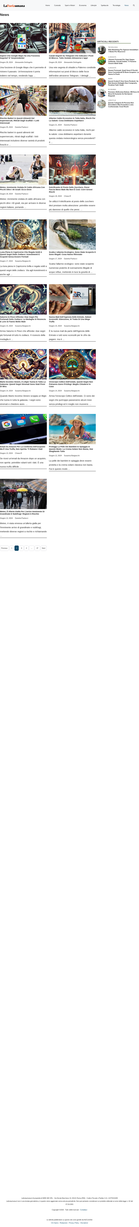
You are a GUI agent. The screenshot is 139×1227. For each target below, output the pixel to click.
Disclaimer (84, 1223)
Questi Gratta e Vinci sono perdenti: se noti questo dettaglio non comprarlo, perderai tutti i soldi (123, 83)
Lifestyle (94, 5)
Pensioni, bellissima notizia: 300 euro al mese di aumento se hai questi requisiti (123, 94)
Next (43, 548)
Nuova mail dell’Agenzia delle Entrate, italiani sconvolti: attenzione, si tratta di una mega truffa (70, 319)
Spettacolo (104, 5)
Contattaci (83, 1210)
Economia (82, 5)
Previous (4, 548)
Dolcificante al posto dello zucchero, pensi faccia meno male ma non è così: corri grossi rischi (70, 189)
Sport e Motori (70, 5)
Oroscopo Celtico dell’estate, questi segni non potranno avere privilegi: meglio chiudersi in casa (71, 384)
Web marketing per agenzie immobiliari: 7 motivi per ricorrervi (123, 51)
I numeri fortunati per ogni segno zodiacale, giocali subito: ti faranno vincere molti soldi (122, 61)
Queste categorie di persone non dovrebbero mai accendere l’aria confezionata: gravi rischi (121, 105)
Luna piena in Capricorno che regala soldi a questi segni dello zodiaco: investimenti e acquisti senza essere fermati (21, 254)
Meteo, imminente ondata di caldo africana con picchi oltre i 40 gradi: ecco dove (22, 188)
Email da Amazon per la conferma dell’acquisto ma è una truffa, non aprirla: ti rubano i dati (22, 448)
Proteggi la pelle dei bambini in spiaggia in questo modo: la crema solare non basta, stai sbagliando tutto (71, 449)
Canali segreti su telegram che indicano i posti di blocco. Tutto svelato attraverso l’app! (71, 57)
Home (48, 5)
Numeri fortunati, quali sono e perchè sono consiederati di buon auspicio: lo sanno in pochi (123, 72)
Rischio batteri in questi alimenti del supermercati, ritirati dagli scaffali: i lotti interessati (19, 120)
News (127, 5)
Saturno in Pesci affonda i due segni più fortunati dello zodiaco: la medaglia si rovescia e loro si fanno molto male (23, 319)
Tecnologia (116, 5)
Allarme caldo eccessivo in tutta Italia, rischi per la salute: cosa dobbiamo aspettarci (72, 119)
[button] (134, 5)
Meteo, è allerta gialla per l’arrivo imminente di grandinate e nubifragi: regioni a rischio (22, 512)
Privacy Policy (74, 1223)
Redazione (63, 1223)
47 (37, 548)
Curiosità (57, 5)
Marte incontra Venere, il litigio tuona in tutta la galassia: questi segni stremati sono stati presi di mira (23, 384)
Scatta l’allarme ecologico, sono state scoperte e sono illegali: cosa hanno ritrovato (72, 253)
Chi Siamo (54, 1223)
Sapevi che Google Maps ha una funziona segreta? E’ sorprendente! (20, 57)
